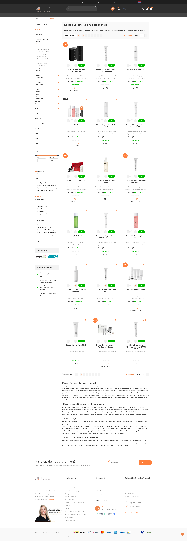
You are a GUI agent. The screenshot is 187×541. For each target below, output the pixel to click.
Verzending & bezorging (72, 491)
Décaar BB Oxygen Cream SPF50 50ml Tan (135, 126)
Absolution (38, 34)
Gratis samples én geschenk (73, 488)
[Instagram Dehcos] (131, 512)
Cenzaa (37, 41)
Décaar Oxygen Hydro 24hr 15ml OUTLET (136, 181)
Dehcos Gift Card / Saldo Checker (74, 502)
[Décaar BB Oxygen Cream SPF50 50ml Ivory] (106, 220)
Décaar (52, 18)
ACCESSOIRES (91, 15)
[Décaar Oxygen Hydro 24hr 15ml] (106, 274)
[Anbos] (53, 256)
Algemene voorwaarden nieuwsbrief (75, 514)
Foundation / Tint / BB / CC (45, 230)
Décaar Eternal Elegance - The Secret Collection (105, 346)
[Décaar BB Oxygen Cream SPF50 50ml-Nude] (106, 54)
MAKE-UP (78, 15)
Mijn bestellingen (100, 488)
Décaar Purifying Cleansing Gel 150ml (76, 290)
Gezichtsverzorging (43, 49)
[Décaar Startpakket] (76, 109)
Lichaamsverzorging (43, 51)
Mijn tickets (98, 491)
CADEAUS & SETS (120, 15)
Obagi (37, 89)
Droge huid (41, 209)
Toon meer (38, 196)
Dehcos (37, 70)
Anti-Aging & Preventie (44, 183)
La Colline (38, 82)
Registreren (98, 485)
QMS (36, 96)
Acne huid (41, 203)
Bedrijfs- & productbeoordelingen (74, 511)
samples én (79, 2)
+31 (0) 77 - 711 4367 (135, 503)
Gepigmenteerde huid (44, 214)
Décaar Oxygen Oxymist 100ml (106, 181)
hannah (37, 75)
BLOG (150, 15)
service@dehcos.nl (134, 506)
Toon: (136, 35)
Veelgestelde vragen (71, 485)
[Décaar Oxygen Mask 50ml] (76, 329)
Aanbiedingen (41, 65)
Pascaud (37, 94)
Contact (67, 508)
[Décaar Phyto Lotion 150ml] (76, 220)
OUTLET (133, 15)
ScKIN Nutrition (39, 98)
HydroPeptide (39, 77)
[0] (151, 9)
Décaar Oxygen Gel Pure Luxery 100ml (76, 70)
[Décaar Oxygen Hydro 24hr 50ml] (106, 109)
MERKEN (47, 15)
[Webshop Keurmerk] (41, 256)
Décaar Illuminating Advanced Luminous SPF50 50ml (136, 347)
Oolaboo (38, 91)
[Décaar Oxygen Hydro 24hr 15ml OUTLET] (136, 165)
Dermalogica (39, 73)
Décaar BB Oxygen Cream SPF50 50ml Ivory (105, 237)
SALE (142, 15)
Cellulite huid (42, 206)
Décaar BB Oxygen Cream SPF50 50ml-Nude (105, 70)
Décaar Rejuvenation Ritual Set (76, 181)
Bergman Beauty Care (42, 39)
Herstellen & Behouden (45, 190)
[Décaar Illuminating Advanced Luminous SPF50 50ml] (136, 329)
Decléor (37, 68)
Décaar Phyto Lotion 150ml (76, 236)
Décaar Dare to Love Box (136, 289)
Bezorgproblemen (70, 494)
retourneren (61, 2)
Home (37, 18)
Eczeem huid (42, 211)
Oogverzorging (41, 54)
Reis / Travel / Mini (42, 58)
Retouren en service (70, 496)
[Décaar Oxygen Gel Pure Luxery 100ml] (76, 54)
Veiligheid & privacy (70, 517)
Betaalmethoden (70, 499)
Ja (38, 245)
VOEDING (105, 15)
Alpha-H (37, 37)
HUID (58, 15)
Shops (149, 2)
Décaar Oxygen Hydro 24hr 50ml (106, 126)
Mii (36, 87)
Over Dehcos (69, 505)
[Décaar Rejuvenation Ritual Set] (76, 165)
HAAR (67, 15)
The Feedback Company (79, 536)
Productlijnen (41, 47)
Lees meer (51, 499)
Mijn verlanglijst (99, 494)
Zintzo (37, 103)
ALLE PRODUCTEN (41, 24)
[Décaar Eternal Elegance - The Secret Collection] (106, 329)
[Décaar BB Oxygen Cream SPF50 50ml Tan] (136, 109)
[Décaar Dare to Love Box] (136, 274)
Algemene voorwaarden (72, 520)
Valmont (37, 101)
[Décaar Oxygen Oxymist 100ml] (106, 165)
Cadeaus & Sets (42, 63)
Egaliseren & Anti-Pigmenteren (47, 188)
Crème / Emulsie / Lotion (45, 227)
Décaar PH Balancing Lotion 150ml (136, 237)
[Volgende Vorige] (101, 35)
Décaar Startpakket (75, 125)
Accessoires (40, 61)
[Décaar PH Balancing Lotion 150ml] (136, 220)
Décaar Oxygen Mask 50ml (76, 345)
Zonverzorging (41, 56)
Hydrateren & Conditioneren (46, 193)
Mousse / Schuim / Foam (45, 235)
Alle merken (40, 171)
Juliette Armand (40, 80)
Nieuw (37, 15)
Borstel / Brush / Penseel (45, 225)
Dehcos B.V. (49, 532)
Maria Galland (39, 84)
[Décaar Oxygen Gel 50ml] (136, 54)
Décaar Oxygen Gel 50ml (136, 69)
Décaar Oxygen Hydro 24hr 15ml (106, 290)
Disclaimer (56, 532)
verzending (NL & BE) (44, 2)
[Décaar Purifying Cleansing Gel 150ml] (76, 274)
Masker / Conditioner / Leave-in (47, 232)
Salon (144, 2)
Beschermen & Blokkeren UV (46, 185)
